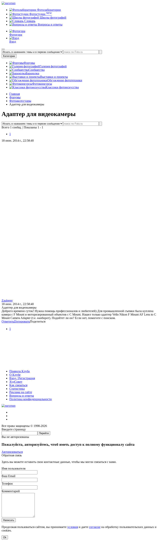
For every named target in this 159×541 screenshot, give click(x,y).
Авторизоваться (12, 451)
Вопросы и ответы (49, 24)
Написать (8, 520)
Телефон (7, 483)
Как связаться (18, 385)
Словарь (29, 21)
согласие (94, 527)
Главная (14, 93)
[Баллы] (79, 364)
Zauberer (7, 300)
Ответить (8, 321)
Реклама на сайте (20, 392)
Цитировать (22, 321)
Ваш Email (8, 476)
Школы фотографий (52, 17)
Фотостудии (40, 14)
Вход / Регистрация (22, 378)
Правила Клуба (19, 371)
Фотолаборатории (48, 9)
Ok (4, 537)
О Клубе (15, 374)
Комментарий (11, 491)
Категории (9, 56)
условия (72, 527)
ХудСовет (15, 381)
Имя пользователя (13, 468)
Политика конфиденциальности (30, 399)
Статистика (17, 388)
